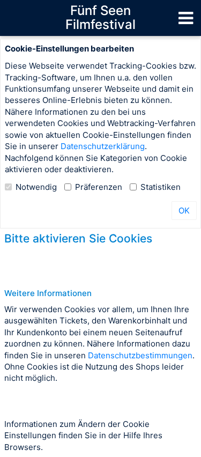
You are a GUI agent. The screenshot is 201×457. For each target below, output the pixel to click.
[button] (186, 18)
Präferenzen (98, 187)
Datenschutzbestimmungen (140, 355)
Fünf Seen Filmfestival (100, 17)
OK (184, 210)
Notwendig (36, 187)
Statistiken (160, 187)
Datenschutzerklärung (103, 146)
